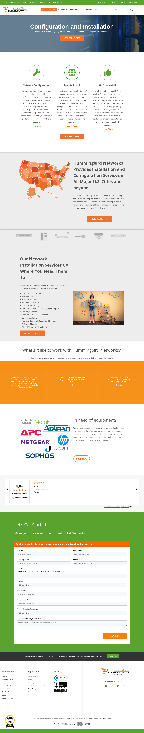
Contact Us (100, 2)
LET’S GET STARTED (72, 38)
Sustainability (6, 692)
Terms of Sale (97, 718)
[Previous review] (7, 490)
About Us (115, 2)
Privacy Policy (106, 718)
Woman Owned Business (9, 686)
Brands (30, 679)
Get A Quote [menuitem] (62, 9)
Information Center (7, 679)
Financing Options (33, 683)
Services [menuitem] (73, 9)
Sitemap (90, 718)
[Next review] (137, 490)
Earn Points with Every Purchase (37, 686)
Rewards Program (133, 2)
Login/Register (32, 676)
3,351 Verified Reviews (19, 493)
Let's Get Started (99, 219)
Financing (122, 2)
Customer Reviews (7, 698)
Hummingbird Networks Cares (10, 689)
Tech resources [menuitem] (88, 9)
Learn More (36, 127)
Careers (4, 695)
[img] (19, 490)
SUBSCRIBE (113, 656)
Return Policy (32, 689)
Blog (3, 683)
